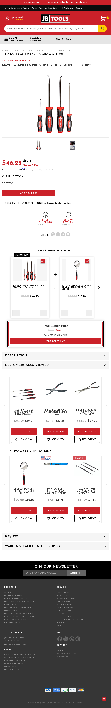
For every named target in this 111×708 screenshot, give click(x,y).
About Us (8, 8)
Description (16, 355)
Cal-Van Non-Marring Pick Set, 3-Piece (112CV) (87, 491)
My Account (63, 595)
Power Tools (10, 610)
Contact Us (62, 626)
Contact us (62, 650)
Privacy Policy (11, 670)
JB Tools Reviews (65, 607)
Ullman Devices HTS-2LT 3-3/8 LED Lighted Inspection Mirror (23, 491)
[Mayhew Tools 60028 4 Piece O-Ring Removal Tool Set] (24, 396)
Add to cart (24, 431)
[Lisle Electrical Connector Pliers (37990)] (55, 391)
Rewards (79, 8)
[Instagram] (78, 639)
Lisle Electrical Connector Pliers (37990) (55, 412)
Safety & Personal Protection (19, 614)
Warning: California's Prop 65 (32, 546)
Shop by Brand (64, 39)
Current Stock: (14, 176)
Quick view (23, 439)
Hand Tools (10, 604)
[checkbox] (42, 261)
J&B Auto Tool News (14, 638)
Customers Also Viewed (27, 365)
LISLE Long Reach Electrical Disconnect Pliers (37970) (87, 412)
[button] (54, 288)
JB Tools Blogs (68, 8)
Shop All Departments (16, 39)
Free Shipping (54, 8)
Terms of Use (10, 667)
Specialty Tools (12, 623)
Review (11, 536)
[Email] (68, 234)
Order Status (63, 592)
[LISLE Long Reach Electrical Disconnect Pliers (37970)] (87, 390)
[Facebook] (58, 234)
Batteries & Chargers (14, 595)
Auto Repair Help (12, 641)
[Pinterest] (63, 234)
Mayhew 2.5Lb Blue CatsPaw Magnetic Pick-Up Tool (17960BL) (55, 491)
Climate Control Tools (15, 598)
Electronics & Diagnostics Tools (20, 601)
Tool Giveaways (64, 610)
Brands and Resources (15, 644)
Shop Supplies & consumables (18, 620)
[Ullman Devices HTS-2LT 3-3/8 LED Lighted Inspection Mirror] (24, 475)
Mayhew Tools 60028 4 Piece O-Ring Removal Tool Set (24, 412)
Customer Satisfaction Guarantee (20, 658)
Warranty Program (13, 664)
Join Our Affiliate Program (70, 620)
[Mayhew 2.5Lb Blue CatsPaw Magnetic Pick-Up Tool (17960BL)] (55, 466)
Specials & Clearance (35, 39)
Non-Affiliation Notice (15, 661)
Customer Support (22, 8)
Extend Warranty (39, 8)
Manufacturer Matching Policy (19, 655)
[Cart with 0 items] (103, 18)
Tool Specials (11, 592)
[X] (53, 234)
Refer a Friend (64, 617)
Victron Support (65, 604)
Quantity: (7, 183)
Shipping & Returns (66, 598)
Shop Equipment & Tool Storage (20, 617)
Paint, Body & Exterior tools (18, 607)
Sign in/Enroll (16, 18)
